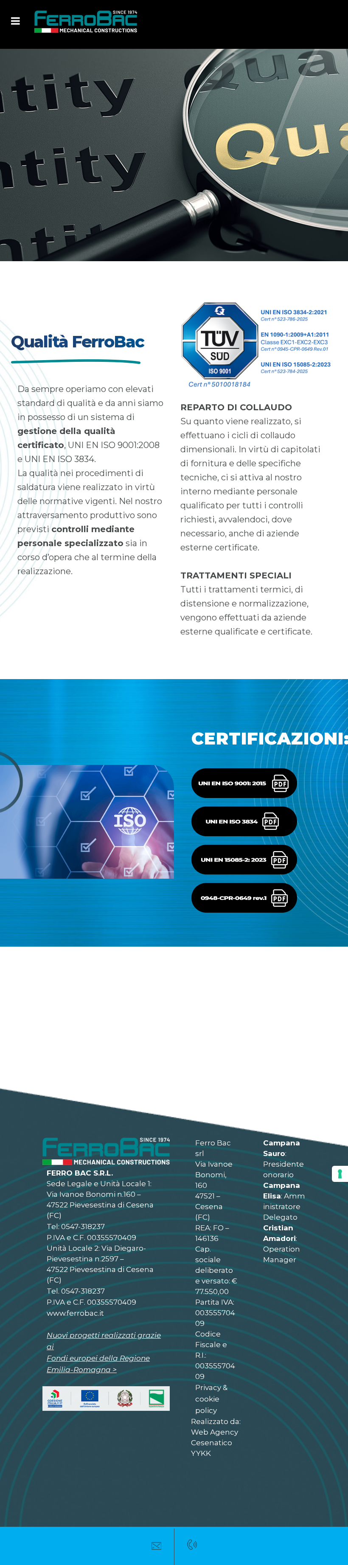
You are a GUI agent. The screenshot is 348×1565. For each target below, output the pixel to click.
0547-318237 (83, 1226)
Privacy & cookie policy (211, 1399)
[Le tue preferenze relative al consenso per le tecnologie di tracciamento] (340, 1174)
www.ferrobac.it (75, 1313)
